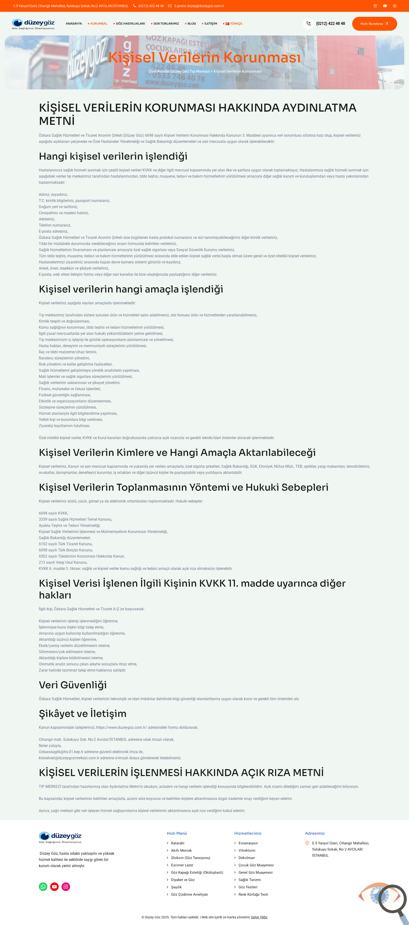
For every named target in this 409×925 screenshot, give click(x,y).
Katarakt (177, 843)
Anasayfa (74, 23)
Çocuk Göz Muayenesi (256, 865)
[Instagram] (375, 6)
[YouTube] (54, 886)
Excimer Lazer (182, 865)
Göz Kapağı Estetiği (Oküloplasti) (197, 872)
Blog (192, 23)
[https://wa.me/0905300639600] (66, 886)
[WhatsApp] (43, 886)
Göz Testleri (248, 887)
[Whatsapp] (394, 6)
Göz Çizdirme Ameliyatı (189, 894)
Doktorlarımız (166, 23)
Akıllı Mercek (181, 850)
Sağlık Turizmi (250, 880)
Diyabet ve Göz (183, 880)
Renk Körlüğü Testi (253, 894)
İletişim (210, 23)
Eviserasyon (248, 843)
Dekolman (247, 858)
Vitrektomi (247, 850)
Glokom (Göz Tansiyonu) (190, 858)
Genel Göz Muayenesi (256, 872)
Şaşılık (176, 887)
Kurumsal (98, 23)
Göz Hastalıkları (130, 23)
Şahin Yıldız (259, 917)
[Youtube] (384, 6)
